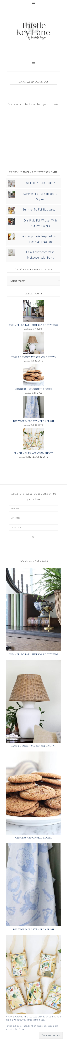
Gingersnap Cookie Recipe (33, 389)
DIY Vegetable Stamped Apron (33, 421)
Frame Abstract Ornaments (33, 453)
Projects (38, 360)
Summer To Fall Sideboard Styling (33, 325)
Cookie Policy (17, 1029)
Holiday (32, 457)
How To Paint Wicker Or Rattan (33, 357)
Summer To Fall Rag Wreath (40, 209)
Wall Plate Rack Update (40, 183)
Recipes (38, 393)
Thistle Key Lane (33, 31)
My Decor (38, 329)
